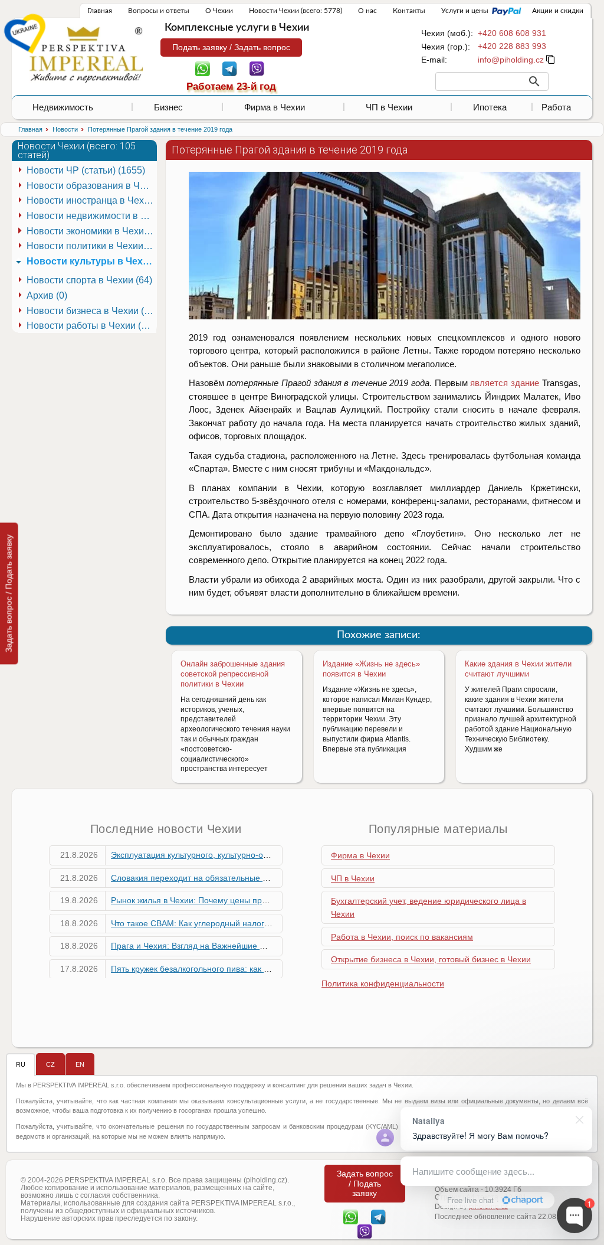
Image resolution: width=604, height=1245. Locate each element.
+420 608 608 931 (512, 33)
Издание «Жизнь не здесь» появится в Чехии (371, 668)
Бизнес (168, 107)
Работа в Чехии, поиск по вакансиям (402, 937)
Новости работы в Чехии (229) (91, 326)
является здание (504, 383)
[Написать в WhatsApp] (202, 68)
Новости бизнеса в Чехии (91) (91, 311)
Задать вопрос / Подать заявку (9, 593)
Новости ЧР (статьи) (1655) (86, 170)
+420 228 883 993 (512, 46)
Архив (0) (47, 295)
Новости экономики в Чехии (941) (91, 231)
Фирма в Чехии (274, 107)
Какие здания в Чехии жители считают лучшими (518, 668)
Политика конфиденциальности (382, 983)
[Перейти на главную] (86, 54)
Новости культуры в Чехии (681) (91, 261)
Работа (556, 107)
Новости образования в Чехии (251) (91, 186)
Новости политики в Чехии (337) (91, 246)
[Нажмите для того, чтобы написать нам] (511, 59)
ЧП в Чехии (389, 107)
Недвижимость (62, 107)
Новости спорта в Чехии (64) (89, 280)
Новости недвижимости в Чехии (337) (91, 216)
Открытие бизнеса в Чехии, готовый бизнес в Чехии (431, 959)
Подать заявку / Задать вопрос (231, 47)
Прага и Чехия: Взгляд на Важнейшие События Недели (218, 945)
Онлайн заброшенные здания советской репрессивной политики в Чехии (232, 673)
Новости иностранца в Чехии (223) (91, 200)
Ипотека (490, 107)
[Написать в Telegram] (229, 68)
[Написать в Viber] (257, 68)
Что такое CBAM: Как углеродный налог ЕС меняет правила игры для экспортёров (271, 923)
